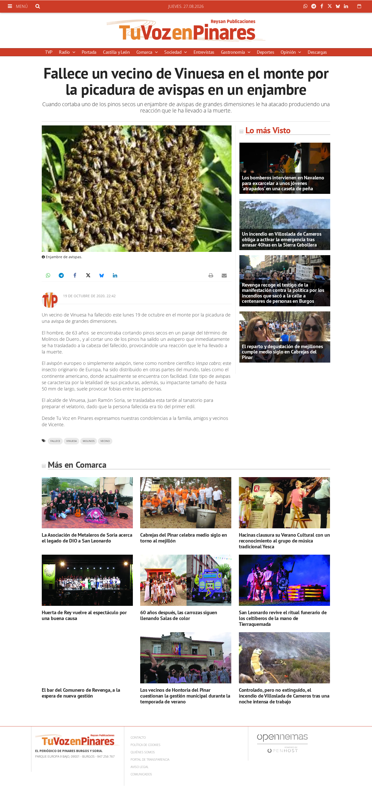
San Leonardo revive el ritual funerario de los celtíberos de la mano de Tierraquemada (283, 618)
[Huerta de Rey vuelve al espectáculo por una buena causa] (87, 580)
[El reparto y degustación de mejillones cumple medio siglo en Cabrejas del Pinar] (284, 336)
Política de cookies (145, 745)
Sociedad (173, 52)
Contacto (138, 737)
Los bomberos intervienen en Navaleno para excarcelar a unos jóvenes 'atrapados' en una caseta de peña (283, 183)
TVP (48, 52)
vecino (105, 441)
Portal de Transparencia (150, 759)
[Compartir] (307, 6)
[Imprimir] (211, 275)
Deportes (265, 52)
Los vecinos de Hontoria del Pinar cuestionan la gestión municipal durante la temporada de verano (185, 696)
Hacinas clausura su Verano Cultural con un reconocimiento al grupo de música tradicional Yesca (284, 541)
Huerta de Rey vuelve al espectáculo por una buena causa (84, 615)
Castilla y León (116, 52)
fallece (55, 441)
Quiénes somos (143, 752)
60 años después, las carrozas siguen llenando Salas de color (178, 615)
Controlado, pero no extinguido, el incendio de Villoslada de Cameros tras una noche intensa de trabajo (284, 696)
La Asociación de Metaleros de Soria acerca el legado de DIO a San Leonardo (87, 538)
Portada (89, 52)
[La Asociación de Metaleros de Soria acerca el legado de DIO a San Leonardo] (87, 503)
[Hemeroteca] (359, 6)
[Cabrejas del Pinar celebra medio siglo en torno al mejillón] (185, 503)
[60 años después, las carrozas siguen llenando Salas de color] (185, 580)
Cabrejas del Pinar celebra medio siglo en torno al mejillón (183, 538)
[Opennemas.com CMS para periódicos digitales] (282, 743)
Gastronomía (233, 52)
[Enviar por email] (224, 275)
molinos (88, 441)
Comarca (145, 52)
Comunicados (141, 774)
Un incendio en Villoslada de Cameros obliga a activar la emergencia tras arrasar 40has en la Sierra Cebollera (281, 239)
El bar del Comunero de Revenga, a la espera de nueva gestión (81, 693)
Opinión (289, 52)
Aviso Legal (140, 767)
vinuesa (71, 441)
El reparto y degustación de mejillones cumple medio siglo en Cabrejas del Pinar (282, 351)
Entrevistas (204, 52)
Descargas (317, 52)
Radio (65, 52)
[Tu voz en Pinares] (186, 30)
